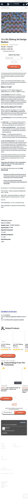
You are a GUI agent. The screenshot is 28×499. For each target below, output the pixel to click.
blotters (11, 319)
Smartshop (3, 446)
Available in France (20, 316)
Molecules (8, 316)
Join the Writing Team (17, 446)
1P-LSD (7, 94)
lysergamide (16, 319)
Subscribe (20, 412)
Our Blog (14, 445)
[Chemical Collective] (13, 4)
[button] (25, 22)
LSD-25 (3, 99)
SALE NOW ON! (25, 10)
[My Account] (23, 4)
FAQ (1, 456)
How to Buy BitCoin (4, 459)
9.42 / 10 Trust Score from (9, 424)
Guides (2, 458)
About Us (14, 443)
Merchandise (3, 448)
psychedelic (21, 319)
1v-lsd (4, 319)
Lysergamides (13, 316)
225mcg (8, 319)
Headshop (3, 445)
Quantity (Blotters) (14, 55)
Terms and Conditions (5, 491)
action (12, 100)
